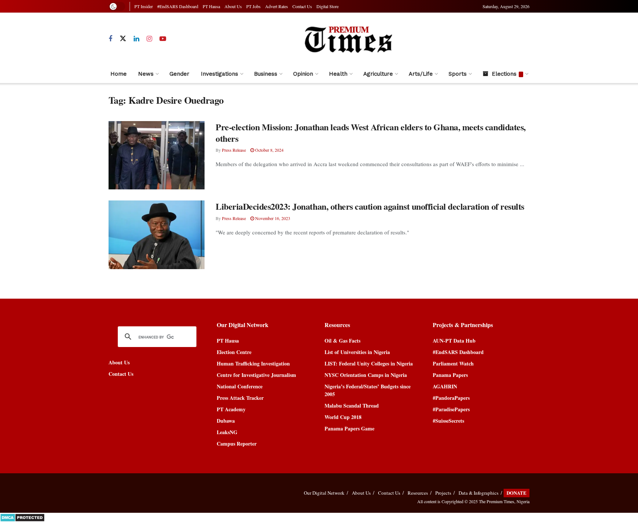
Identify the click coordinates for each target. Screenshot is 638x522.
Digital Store (327, 6)
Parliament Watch (453, 363)
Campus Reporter (237, 443)
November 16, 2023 (272, 218)
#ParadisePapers (451, 409)
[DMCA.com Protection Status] (22, 516)
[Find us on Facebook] (110, 39)
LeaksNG (227, 432)
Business (265, 74)
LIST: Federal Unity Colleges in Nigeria (369, 363)
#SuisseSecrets (448, 421)
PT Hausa (211, 6)
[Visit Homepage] (348, 39)
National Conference (240, 386)
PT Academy (231, 409)
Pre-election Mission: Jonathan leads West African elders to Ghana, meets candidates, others (371, 132)
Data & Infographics (478, 493)
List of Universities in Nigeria (357, 352)
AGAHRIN (445, 386)
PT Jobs (253, 6)
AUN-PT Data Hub (454, 340)
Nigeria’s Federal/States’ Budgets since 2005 (368, 390)
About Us (233, 6)
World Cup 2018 (343, 417)
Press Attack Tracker (240, 398)
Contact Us (302, 6)
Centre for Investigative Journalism (256, 375)
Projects (443, 493)
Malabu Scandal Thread (352, 405)
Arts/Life (421, 74)
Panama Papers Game (349, 428)
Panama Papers (450, 375)
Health (338, 74)
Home (118, 74)
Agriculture (378, 74)
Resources (418, 493)
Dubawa (226, 421)
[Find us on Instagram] (149, 39)
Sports (458, 74)
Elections (504, 74)
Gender (179, 74)
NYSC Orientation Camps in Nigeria (366, 375)
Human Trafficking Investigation (253, 363)
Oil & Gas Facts (342, 340)
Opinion (303, 74)
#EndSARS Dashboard (177, 6)
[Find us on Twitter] (123, 38)
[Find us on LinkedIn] (136, 39)
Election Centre (234, 352)
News (146, 74)
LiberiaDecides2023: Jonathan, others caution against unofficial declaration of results (370, 206)
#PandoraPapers (451, 398)
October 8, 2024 (269, 150)
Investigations (219, 74)
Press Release (234, 150)
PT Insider (143, 6)
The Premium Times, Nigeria (504, 501)
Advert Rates (276, 6)
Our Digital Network (324, 493)
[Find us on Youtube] (163, 39)
